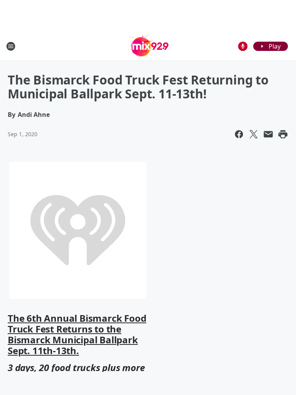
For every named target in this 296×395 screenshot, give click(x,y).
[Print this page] (283, 134)
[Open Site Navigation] (10, 46)
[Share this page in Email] (268, 134)
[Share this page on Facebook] (239, 134)
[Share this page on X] (253, 134)
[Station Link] (148, 46)
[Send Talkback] (242, 46)
